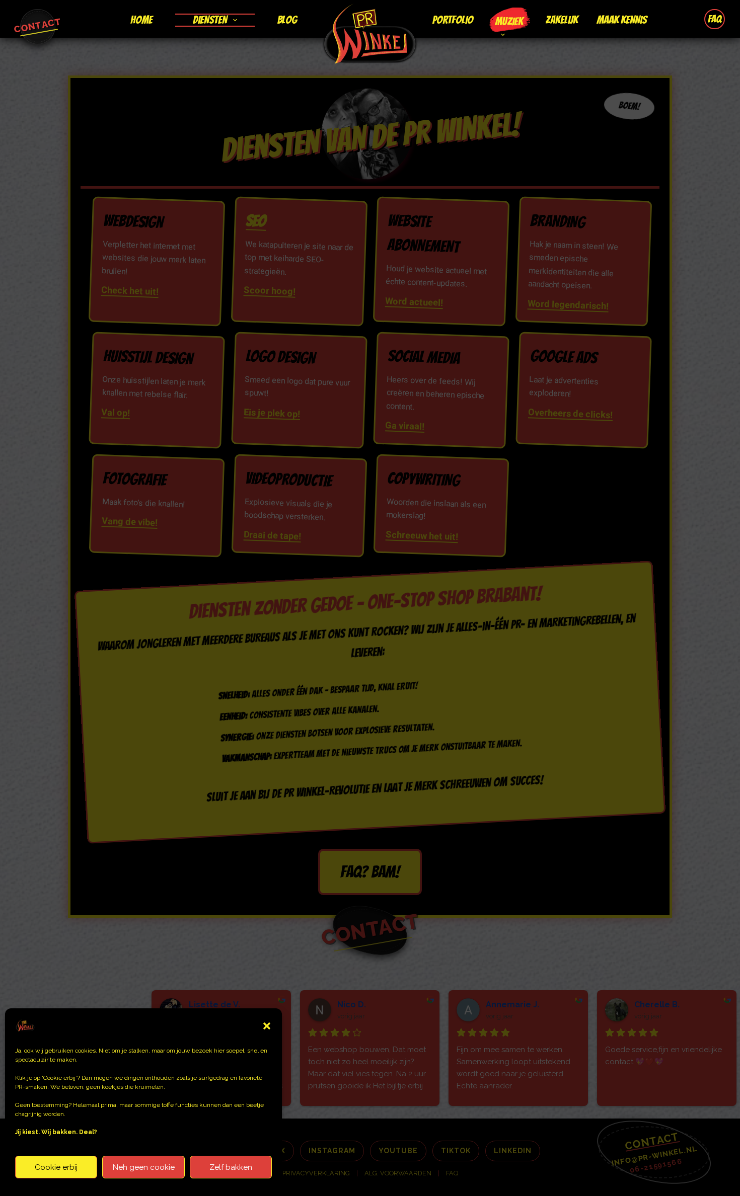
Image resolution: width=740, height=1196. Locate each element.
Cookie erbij (56, 1167)
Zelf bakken (230, 1167)
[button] (267, 1026)
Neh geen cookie (144, 1167)
